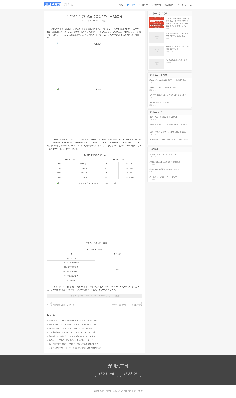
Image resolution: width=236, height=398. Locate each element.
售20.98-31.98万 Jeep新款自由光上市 (60, 305)
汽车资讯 (181, 5)
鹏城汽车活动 (130, 373)
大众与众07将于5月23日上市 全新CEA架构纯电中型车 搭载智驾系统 (75, 348)
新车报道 (131, 5)
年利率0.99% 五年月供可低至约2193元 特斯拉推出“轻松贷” (71, 340)
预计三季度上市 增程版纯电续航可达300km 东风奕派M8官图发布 (73, 344)
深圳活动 (156, 5)
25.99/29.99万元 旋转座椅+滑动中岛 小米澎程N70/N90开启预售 (73, 320)
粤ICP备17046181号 (130, 391)
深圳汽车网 (52, 4)
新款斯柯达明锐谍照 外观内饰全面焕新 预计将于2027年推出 (72, 336)
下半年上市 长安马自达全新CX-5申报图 (127, 305)
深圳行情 (168, 5)
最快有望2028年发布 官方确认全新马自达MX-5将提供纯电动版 (73, 324)
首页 (121, 5)
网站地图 (141, 391)
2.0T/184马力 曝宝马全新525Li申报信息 (94, 16)
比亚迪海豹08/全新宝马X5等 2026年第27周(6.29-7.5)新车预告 (72, 332)
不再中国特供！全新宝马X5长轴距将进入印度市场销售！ (70, 328)
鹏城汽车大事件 (106, 373)
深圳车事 (143, 5)
